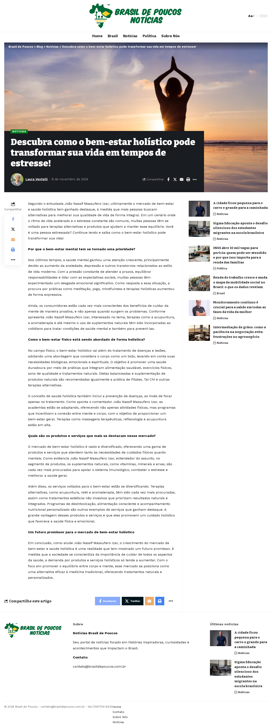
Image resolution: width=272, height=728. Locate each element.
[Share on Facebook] (168, 179)
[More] (195, 179)
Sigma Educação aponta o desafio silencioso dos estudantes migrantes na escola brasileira (240, 228)
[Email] (181, 179)
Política (222, 268)
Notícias (19, 131)
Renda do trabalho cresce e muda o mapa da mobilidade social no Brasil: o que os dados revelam (240, 282)
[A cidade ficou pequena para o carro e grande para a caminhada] (199, 209)
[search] (243, 16)
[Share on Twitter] (175, 179)
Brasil (221, 293)
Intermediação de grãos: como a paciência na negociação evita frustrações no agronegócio (239, 332)
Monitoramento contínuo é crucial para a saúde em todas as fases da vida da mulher (239, 307)
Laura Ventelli (37, 179)
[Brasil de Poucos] (136, 16)
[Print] (188, 179)
